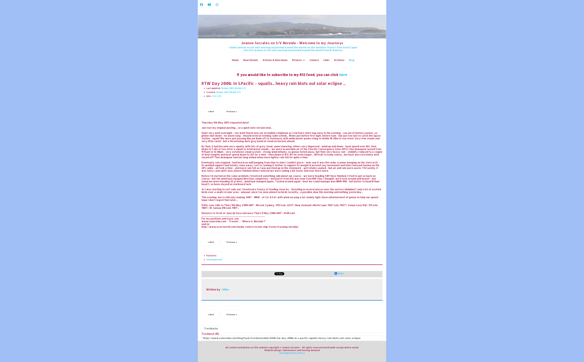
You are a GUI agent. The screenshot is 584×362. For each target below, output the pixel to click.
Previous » (231, 111)
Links (326, 60)
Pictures (297, 60)
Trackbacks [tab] (211, 328)
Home (235, 60)
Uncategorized (214, 259)
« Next (211, 111)
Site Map (283, 353)
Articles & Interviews (275, 60)
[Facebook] (201, 5)
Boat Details (250, 60)
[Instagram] (217, 5)
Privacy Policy (297, 353)
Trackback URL (210, 333)
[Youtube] (209, 5)
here (343, 74)
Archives (339, 60)
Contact (314, 60)
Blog (352, 60)
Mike (225, 289)
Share (341, 273)
